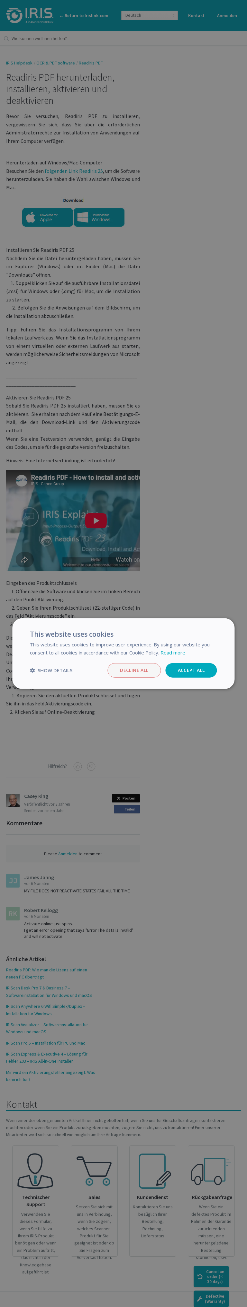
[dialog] (123, 653)
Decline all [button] (134, 670)
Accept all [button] (191, 670)
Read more (172, 652)
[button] (51, 670)
